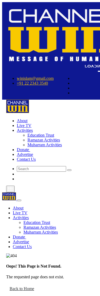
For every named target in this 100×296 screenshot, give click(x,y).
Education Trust (40, 135)
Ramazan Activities (43, 140)
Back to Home (22, 288)
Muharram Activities (44, 145)
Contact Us (26, 159)
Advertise (25, 154)
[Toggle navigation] (10, 189)
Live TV (24, 125)
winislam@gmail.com (35, 78)
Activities (25, 130)
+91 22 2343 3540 (32, 83)
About (22, 120)
